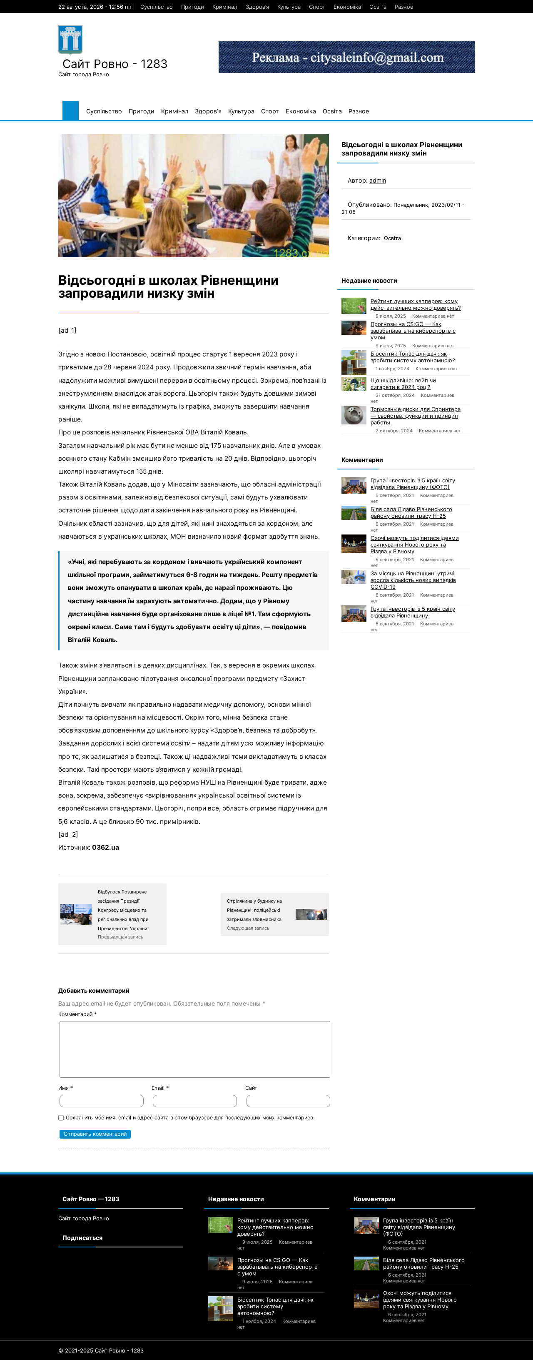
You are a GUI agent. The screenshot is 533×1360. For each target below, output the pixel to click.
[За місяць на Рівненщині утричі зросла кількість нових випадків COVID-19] (353, 577)
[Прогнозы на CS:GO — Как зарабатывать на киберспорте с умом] (353, 328)
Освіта (377, 6)
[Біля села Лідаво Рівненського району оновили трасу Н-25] (353, 513)
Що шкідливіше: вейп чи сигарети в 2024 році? (403, 383)
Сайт (251, 1088)
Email (160, 1088)
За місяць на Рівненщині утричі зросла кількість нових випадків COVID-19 (413, 580)
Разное (404, 6)
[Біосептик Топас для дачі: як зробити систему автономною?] (353, 362)
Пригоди (192, 6)
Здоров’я (257, 6)
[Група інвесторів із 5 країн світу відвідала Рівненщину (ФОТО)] (353, 485)
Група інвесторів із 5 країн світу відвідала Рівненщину (413, 612)
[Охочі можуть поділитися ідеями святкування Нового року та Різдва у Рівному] (353, 543)
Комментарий (77, 1014)
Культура (289, 6)
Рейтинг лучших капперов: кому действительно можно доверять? (416, 304)
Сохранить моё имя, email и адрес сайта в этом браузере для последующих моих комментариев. (190, 1117)
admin (377, 180)
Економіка (347, 6)
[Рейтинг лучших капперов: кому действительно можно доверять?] (353, 306)
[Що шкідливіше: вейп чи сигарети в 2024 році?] (353, 384)
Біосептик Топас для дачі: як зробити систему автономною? (413, 357)
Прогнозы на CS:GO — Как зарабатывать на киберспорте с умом (413, 331)
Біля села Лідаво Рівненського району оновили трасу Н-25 (411, 512)
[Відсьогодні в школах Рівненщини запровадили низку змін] (193, 196)
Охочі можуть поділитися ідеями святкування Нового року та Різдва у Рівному (415, 544)
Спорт (317, 6)
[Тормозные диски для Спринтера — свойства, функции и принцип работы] (353, 415)
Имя (65, 1088)
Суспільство (156, 6)
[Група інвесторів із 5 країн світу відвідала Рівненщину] (353, 613)
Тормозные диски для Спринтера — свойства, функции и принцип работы (416, 416)
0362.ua (105, 847)
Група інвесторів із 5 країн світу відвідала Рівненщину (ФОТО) (413, 483)
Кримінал (224, 6)
